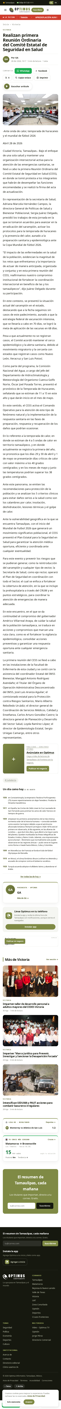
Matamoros (37, 1284)
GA (16, 57)
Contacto (7, 1359)
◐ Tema (8, 1386)
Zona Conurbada (39, 1304)
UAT (34, 1300)
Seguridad (7, 1327)
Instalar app (30, 927)
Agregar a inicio (17, 1262)
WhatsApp (25, 71)
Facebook (42, 71)
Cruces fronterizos (40, 1317)
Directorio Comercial (41, 1340)
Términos (24, 1380)
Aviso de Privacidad (10, 1380)
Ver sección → (52, 959)
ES (51, 3)
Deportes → (50, 1122)
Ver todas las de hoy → (30, 876)
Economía (7, 1336)
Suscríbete (37, 10)
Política (6, 1331)
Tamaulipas (37, 1280)
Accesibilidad (35, 1380)
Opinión (35, 1308)
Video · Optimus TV (40, 1327)
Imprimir (44, 77)
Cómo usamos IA (10, 1367)
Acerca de (7, 1354)
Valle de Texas (38, 1292)
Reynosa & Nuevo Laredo (43, 1288)
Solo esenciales (13, 1402)
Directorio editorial (11, 1363)
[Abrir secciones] (5, 10)
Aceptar (29, 1402)
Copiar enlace (24, 77)
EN (56, 3)
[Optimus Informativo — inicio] (19, 10)
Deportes (36, 1313)
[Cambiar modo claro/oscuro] (47, 10)
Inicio (6, 25)
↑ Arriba (19, 1386)
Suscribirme (44, 1206)
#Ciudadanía (10, 780)
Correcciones (47, 1380)
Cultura (6, 1344)
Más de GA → (23, 898)
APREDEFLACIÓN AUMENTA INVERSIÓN (39, 17)
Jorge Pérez (37, 1336)
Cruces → (51, 1139)
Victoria (35, 1296)
